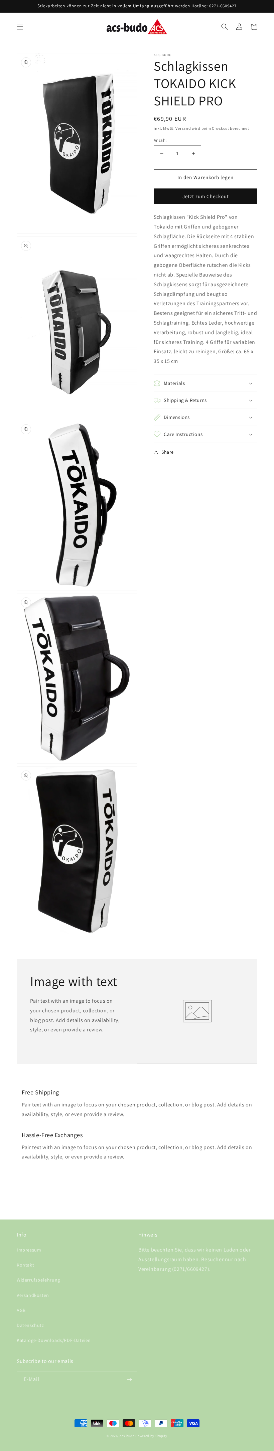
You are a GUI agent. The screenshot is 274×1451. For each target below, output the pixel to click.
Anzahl (160, 140)
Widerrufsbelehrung (38, 1280)
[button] (20, 26)
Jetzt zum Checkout (205, 196)
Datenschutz (30, 1325)
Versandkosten (33, 1295)
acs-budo (127, 1436)
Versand (183, 128)
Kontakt (25, 1265)
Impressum (29, 1250)
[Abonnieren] (129, 1379)
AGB (21, 1310)
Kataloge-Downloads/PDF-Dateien (54, 1340)
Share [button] (167, 452)
